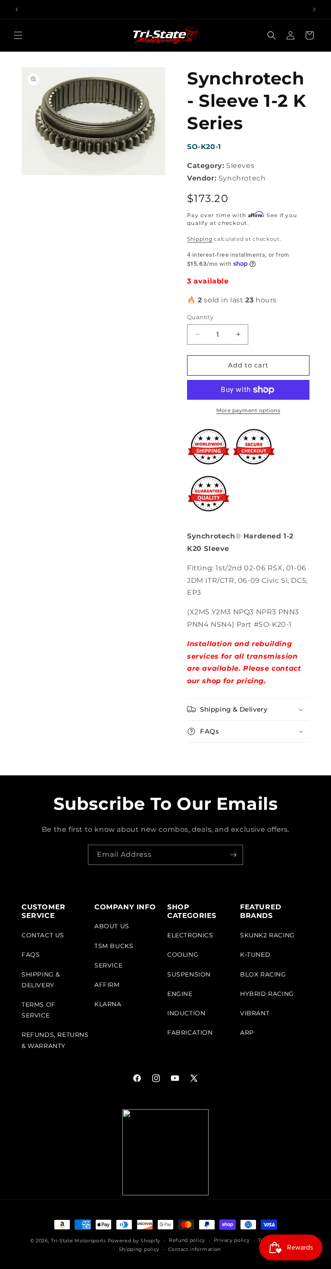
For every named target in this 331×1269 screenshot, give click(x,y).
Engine (180, 994)
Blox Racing (263, 974)
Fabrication (190, 1032)
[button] (18, 35)
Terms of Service (39, 1010)
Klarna (108, 1004)
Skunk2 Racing (267, 935)
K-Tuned (255, 954)
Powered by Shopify (134, 1241)
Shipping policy (139, 1249)
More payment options (248, 410)
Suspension (189, 974)
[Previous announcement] (16, 9)
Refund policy (187, 1240)
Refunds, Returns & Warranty (55, 1040)
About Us (111, 926)
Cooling (182, 954)
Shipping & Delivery (41, 979)
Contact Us (43, 935)
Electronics (190, 935)
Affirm (107, 985)
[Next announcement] (314, 9)
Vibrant (254, 1013)
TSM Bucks (113, 946)
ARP (247, 1032)
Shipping (199, 239)
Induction (186, 1013)
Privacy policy (232, 1240)
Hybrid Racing (267, 994)
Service (108, 965)
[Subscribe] (233, 855)
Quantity (200, 317)
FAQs (31, 954)
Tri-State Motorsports (78, 1241)
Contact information (194, 1249)
